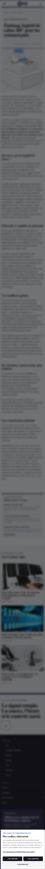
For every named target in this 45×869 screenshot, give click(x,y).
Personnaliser (22, 864)
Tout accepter (33, 859)
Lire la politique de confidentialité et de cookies (19, 852)
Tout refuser (12, 859)
